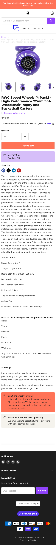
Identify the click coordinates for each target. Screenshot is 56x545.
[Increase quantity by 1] (25, 136)
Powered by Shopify (28, 540)
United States (27, 503)
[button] (8, 87)
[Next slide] (53, 87)
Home (4, 37)
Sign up (42, 490)
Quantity (5, 131)
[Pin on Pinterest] (19, 170)
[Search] (51, 21)
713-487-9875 (36, 28)
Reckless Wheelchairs (14, 113)
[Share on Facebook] (3, 170)
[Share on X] (9, 170)
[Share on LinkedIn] (14, 170)
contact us (19, 402)
